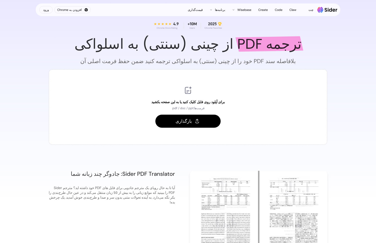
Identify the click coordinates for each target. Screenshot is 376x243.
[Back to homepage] (327, 10)
